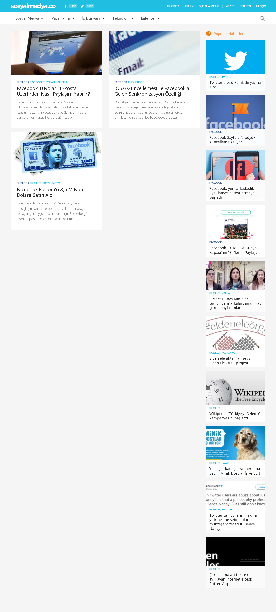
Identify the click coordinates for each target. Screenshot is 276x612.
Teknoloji (120, 18)
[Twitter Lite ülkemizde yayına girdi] (235, 65)
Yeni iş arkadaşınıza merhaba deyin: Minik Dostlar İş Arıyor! (234, 471)
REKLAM (189, 6)
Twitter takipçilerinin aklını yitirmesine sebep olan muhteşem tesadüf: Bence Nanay (233, 522)
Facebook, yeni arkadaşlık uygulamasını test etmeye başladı (231, 193)
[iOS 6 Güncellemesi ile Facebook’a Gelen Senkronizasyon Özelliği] (154, 53)
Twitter (227, 77)
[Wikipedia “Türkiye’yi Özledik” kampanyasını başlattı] (235, 396)
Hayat (226, 463)
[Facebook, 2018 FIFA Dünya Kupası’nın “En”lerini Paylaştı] (235, 231)
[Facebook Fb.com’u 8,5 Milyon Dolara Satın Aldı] (56, 154)
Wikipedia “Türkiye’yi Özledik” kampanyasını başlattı (234, 415)
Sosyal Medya (27, 18)
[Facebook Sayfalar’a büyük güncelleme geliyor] (235, 120)
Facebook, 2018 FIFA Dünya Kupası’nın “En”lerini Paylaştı (233, 250)
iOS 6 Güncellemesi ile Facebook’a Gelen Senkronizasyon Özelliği (152, 91)
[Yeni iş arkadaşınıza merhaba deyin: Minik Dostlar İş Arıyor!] (235, 452)
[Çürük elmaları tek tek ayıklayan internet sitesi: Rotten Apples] (235, 562)
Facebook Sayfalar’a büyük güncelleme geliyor (232, 139)
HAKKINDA (173, 6)
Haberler (61, 82)
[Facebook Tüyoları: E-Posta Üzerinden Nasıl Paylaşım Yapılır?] (56, 53)
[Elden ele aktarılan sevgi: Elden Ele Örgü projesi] (235, 341)
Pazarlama (61, 18)
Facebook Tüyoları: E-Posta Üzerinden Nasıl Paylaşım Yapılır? (53, 91)
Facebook (23, 82)
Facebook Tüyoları (42, 82)
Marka (226, 293)
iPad (131, 82)
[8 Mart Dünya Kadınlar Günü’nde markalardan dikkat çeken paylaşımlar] (235, 286)
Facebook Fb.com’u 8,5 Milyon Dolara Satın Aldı (50, 192)
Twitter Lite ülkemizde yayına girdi (235, 84)
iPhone (139, 82)
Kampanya (228, 352)
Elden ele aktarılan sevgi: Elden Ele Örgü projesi (230, 360)
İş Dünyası (91, 18)
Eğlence (147, 18)
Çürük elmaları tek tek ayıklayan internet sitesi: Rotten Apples (230, 579)
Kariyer (229, 6)
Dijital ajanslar (209, 6)
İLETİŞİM (261, 6)
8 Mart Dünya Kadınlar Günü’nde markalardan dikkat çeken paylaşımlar (235, 303)
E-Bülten (245, 6)
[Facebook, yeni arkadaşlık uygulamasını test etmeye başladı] (235, 175)
